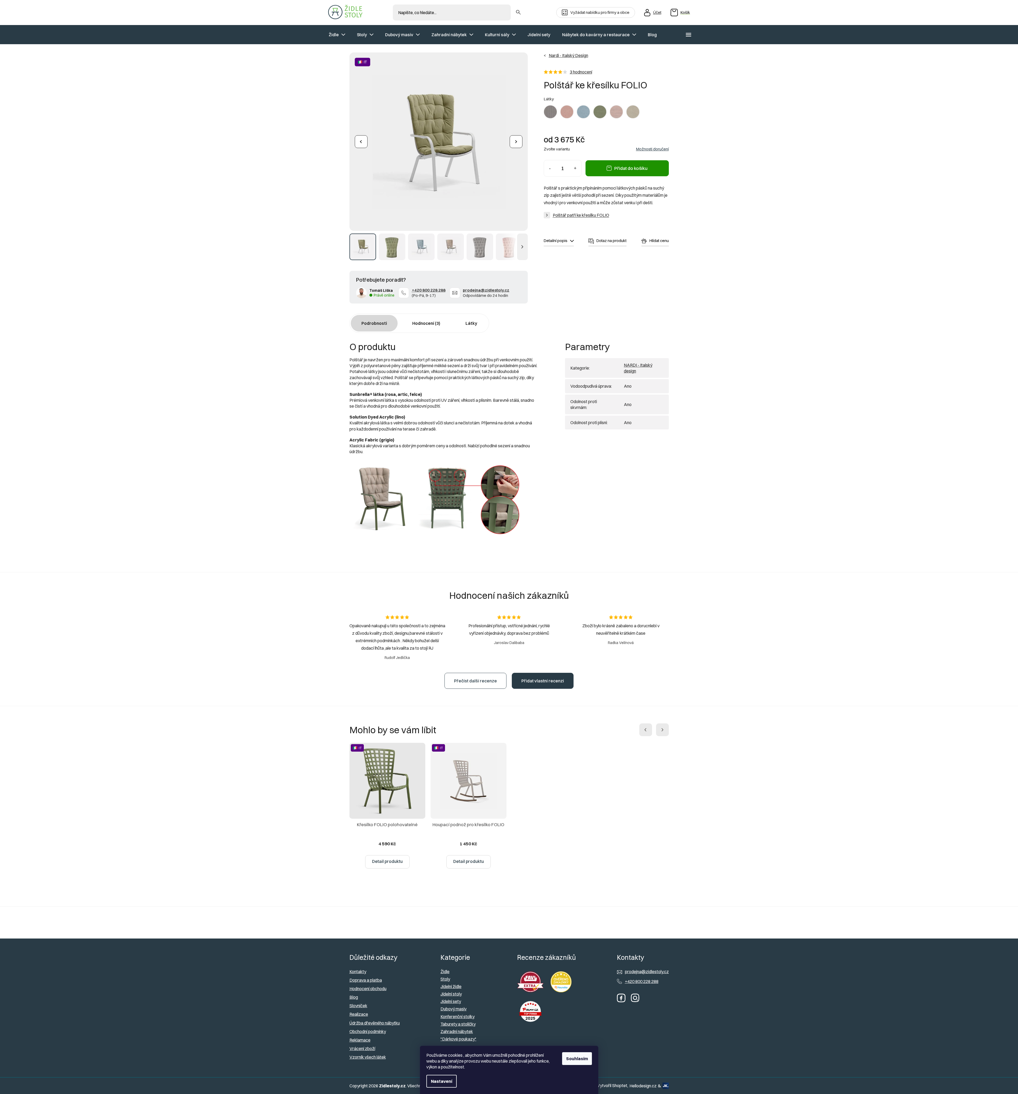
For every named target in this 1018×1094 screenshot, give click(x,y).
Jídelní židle (450, 986)
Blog (353, 997)
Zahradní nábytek (456, 1031)
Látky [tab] (471, 323)
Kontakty (357, 971)
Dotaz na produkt (611, 240)
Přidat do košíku (631, 168)
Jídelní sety (450, 1001)
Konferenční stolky (457, 1016)
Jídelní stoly (451, 994)
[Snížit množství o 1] (550, 168)
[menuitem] (337, 34)
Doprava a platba (365, 980)
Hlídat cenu (659, 240)
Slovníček (358, 1005)
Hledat (518, 13)
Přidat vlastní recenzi (542, 680)
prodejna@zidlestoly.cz (486, 290)
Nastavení (441, 1081)
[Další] (516, 141)
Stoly (445, 979)
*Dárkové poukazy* (458, 1039)
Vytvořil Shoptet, (612, 1085)
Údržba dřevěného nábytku (374, 1023)
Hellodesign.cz (643, 1085)
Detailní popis (555, 240)
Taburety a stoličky (458, 1024)
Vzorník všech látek (367, 1057)
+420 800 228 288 (429, 290)
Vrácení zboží (362, 1048)
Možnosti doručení (652, 148)
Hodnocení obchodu (367, 988)
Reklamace (359, 1040)
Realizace (358, 1014)
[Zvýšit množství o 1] (575, 168)
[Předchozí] (361, 141)
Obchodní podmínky (367, 1031)
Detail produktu (387, 861)
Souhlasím (577, 1058)
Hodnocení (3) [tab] (426, 323)
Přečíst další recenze (475, 680)
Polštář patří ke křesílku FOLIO (581, 215)
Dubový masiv (453, 1008)
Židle (445, 971)
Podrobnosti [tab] (374, 323)
